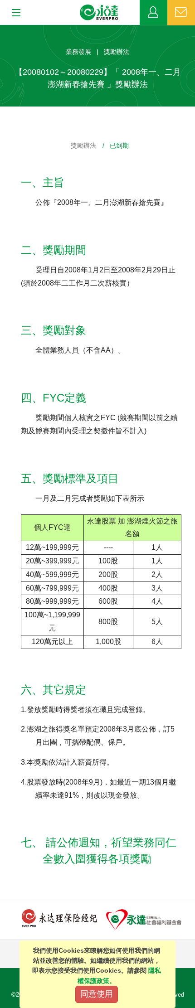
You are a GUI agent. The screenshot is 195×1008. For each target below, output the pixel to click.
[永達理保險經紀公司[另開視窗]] (59, 917)
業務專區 (153, 12)
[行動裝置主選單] (13, 13)
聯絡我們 (181, 12)
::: (2, 30)
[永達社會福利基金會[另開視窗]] (143, 919)
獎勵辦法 (83, 145)
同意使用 (96, 993)
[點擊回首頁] (99, 13)
